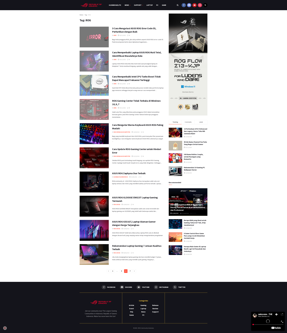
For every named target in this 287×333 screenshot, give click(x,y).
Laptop (149, 5)
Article (131, 305)
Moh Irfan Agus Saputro (122, 132)
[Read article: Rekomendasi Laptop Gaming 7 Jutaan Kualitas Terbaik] (94, 254)
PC (157, 5)
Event (131, 308)
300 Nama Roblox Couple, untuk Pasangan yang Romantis (193, 156)
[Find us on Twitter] (205, 5)
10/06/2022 (126, 204)
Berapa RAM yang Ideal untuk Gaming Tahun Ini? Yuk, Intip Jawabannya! (195, 222)
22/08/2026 (188, 228)
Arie (115, 35)
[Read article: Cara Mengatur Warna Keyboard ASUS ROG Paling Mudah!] (94, 133)
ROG (89, 15)
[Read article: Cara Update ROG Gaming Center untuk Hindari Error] (94, 157)
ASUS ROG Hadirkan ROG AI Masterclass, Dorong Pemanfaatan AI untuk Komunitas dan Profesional (187, 207)
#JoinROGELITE (115, 5)
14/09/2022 (136, 132)
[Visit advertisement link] (188, 65)
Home (81, 15)
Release (155, 305)
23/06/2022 (134, 177)
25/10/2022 (136, 156)
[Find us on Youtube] (194, 5)
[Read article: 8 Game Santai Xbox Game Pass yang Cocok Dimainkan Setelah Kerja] (175, 237)
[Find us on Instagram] (200, 5)
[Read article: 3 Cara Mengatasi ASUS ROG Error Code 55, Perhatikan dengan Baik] (94, 37)
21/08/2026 (188, 241)
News (127, 5)
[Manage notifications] (5, 328)
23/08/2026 (175, 213)
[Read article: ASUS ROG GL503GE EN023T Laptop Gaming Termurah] (94, 206)
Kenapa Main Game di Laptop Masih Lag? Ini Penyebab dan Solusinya (195, 248)
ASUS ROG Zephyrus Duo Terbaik (129, 173)
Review (155, 308)
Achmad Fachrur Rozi (121, 177)
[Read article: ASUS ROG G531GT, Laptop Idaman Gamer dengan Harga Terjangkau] (94, 230)
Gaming (143, 305)
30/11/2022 (122, 35)
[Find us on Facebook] (184, 5)
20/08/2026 (188, 254)
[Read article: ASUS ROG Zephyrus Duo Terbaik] (94, 182)
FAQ (131, 312)
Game (164, 5)
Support (137, 5)
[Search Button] (177, 5)
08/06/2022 (126, 253)
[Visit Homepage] (91, 5)
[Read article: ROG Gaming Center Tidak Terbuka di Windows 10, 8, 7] (94, 109)
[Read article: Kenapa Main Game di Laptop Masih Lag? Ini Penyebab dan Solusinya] (175, 250)
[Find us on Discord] (189, 5)
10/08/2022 (126, 228)
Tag (86, 15)
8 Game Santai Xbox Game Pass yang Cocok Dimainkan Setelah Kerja (194, 235)
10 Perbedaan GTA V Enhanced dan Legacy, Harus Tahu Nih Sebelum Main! (195, 131)
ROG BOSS (117, 204)
